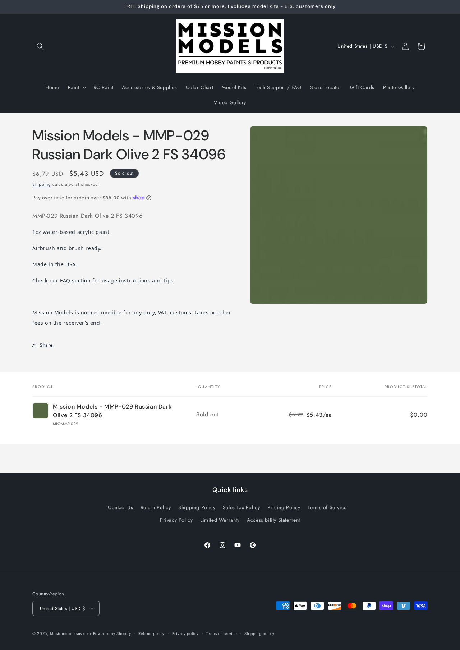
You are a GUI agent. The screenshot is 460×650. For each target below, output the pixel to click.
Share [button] (46, 345)
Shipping (41, 184)
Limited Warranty (220, 520)
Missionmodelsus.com (70, 633)
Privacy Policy (176, 520)
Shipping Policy (196, 507)
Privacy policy (185, 633)
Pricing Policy (283, 507)
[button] (40, 46)
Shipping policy (259, 633)
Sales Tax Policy (241, 507)
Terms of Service (327, 507)
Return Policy (156, 507)
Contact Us (120, 507)
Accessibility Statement (273, 520)
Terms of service (221, 633)
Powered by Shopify (112, 633)
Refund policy (151, 633)
